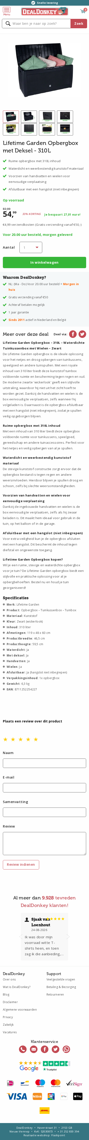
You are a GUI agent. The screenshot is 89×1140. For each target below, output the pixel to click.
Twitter (82, 334)
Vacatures (10, 1032)
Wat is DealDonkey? (16, 987)
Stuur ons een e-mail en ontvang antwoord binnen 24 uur (33, 1049)
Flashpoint (58, 1135)
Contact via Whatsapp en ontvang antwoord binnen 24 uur (66, 1049)
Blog (6, 994)
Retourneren (55, 994)
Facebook (73, 334)
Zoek (78, 23)
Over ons (9, 979)
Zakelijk (8, 1025)
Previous (21, 936)
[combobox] (44, 23)
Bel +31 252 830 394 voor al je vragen (23, 1049)
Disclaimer (10, 1002)
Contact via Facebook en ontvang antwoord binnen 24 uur (44, 1049)
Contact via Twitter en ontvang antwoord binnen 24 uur (55, 1049)
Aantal (9, 247)
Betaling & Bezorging (61, 987)
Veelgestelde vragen (61, 979)
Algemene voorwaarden (20, 1010)
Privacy (8, 1017)
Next (68, 936)
